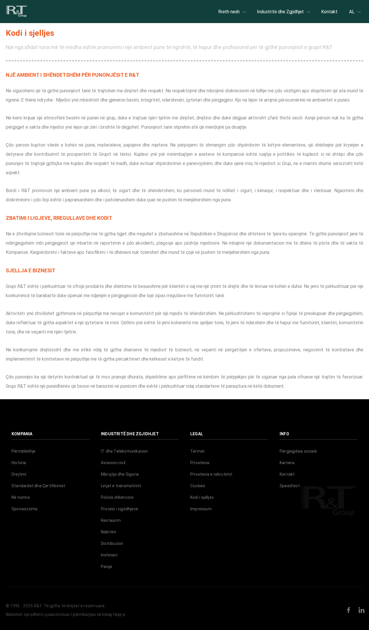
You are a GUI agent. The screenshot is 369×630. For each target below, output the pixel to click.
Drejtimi (19, 474)
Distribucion (112, 543)
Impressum (201, 508)
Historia (19, 462)
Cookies (197, 485)
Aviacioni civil (113, 462)
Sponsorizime (24, 508)
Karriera (287, 462)
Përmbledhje (23, 451)
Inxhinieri (109, 555)
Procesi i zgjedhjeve (119, 508)
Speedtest (290, 485)
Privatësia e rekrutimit (211, 474)
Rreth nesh (229, 11)
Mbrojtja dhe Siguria (120, 474)
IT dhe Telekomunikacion (124, 451)
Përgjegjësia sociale (298, 451)
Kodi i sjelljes (202, 497)
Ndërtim (108, 532)
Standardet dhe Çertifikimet (38, 485)
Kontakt (329, 11)
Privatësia (199, 462)
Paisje (106, 566)
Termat (197, 451)
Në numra (21, 497)
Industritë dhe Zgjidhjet (280, 11)
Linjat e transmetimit (121, 485)
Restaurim (111, 520)
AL (352, 11)
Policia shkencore (117, 497)
